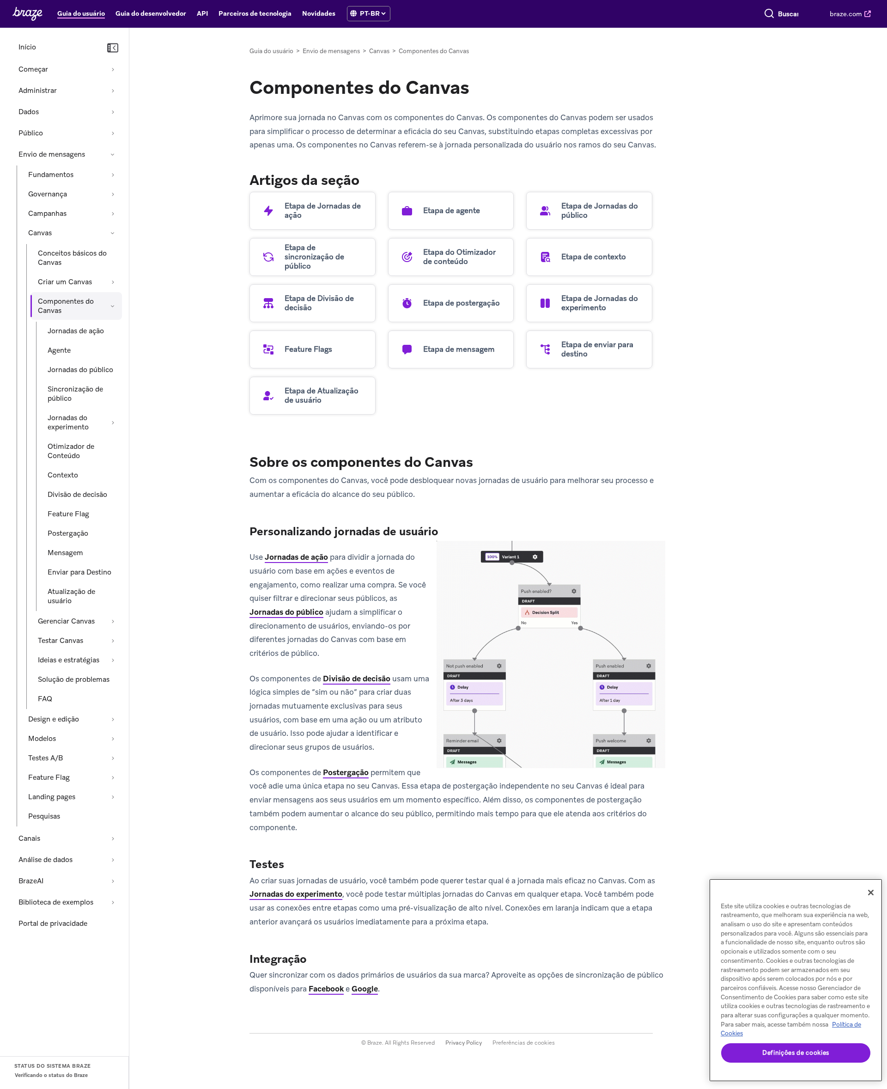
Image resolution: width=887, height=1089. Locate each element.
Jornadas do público (80, 369)
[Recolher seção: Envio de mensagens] (112, 154)
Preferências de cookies (523, 1042)
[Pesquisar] (769, 14)
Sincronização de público (75, 394)
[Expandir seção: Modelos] (112, 738)
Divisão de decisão (77, 494)
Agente (59, 350)
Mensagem (65, 552)
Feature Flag (68, 514)
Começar (33, 69)
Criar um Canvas (65, 282)
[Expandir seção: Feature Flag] (112, 777)
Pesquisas (44, 816)
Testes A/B (45, 758)
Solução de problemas (73, 679)
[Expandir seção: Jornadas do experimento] (112, 422)
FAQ (45, 699)
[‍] (353, 13)
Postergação (68, 533)
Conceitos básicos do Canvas (72, 258)
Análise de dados (45, 859)
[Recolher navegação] (112, 48)
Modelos (42, 738)
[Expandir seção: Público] (112, 133)
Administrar (37, 90)
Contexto (63, 475)
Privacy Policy (463, 1042)
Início (27, 47)
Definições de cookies (795, 1053)
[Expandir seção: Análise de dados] (112, 859)
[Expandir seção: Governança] (112, 194)
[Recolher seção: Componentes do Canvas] (112, 306)
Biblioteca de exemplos (55, 902)
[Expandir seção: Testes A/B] (112, 758)
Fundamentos (50, 174)
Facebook (326, 989)
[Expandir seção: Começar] (112, 69)
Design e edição (53, 719)
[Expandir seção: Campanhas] (112, 213)
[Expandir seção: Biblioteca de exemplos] (112, 902)
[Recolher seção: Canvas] (112, 233)
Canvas (40, 233)
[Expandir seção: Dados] (112, 111)
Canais (29, 838)
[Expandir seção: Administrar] (112, 90)
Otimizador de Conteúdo (71, 451)
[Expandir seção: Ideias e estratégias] (112, 660)
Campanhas (47, 213)
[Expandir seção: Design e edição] (112, 719)
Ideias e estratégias (68, 660)
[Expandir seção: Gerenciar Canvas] (112, 621)
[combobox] (788, 14)
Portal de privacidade (52, 923)
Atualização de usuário (71, 596)
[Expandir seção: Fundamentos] (112, 174)
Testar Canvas (60, 640)
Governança (47, 194)
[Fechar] (871, 892)
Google (365, 989)
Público (30, 133)
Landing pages (51, 796)
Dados (28, 111)
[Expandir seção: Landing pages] (112, 796)
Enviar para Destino (79, 572)
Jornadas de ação (76, 331)
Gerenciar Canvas (66, 621)
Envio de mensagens (51, 154)
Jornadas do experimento (68, 422)
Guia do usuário (271, 51)
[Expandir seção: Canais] (112, 838)
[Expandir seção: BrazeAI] (112, 881)
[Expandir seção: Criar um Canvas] (112, 282)
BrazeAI (30, 881)
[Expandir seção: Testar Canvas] (112, 640)
